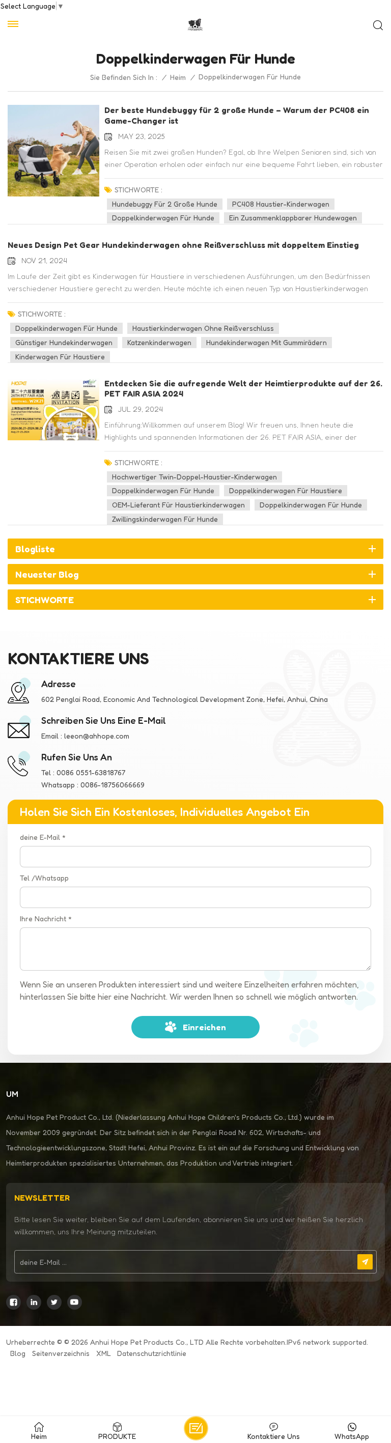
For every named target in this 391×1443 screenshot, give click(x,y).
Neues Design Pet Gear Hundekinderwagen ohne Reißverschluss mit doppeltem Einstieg (183, 245)
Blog (17, 1353)
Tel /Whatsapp (44, 877)
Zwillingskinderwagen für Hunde (165, 519)
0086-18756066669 (112, 784)
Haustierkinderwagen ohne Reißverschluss (203, 328)
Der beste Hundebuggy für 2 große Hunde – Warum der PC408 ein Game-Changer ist (236, 115)
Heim (178, 77)
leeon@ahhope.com (96, 735)
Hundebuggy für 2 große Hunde (164, 204)
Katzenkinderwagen (159, 342)
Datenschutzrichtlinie (151, 1353)
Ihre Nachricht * (46, 918)
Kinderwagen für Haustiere (60, 356)
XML (103, 1353)
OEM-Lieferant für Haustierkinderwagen (178, 504)
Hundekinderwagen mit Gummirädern (266, 342)
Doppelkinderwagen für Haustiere (285, 490)
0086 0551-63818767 (91, 772)
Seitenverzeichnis (61, 1353)
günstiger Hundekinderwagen (64, 342)
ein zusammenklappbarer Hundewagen (293, 217)
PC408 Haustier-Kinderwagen (280, 204)
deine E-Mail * (43, 837)
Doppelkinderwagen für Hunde (163, 217)
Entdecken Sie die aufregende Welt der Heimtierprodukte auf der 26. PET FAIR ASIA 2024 (243, 388)
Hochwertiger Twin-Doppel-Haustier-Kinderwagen (194, 476)
